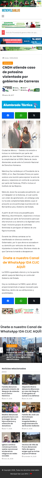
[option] (21, 350)
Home (6, 58)
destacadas (12, 346)
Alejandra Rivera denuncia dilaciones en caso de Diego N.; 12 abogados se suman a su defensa (30, 391)
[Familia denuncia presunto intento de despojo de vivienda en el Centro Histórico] (11, 379)
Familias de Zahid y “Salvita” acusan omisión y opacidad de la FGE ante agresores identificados (20, 355)
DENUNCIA (14, 58)
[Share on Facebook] (8, 115)
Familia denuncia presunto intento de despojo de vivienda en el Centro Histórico (10, 391)
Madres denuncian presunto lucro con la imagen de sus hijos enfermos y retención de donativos (10, 420)
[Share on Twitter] (34, 115)
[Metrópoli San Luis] (11, 10)
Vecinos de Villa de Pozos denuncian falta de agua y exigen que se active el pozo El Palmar (30, 449)
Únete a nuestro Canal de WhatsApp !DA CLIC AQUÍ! (21, 262)
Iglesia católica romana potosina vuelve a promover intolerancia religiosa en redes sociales (10, 450)
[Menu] (3, 16)
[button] (21, 134)
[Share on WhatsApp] (21, 115)
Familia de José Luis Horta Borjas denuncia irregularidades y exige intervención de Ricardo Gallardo (30, 420)
